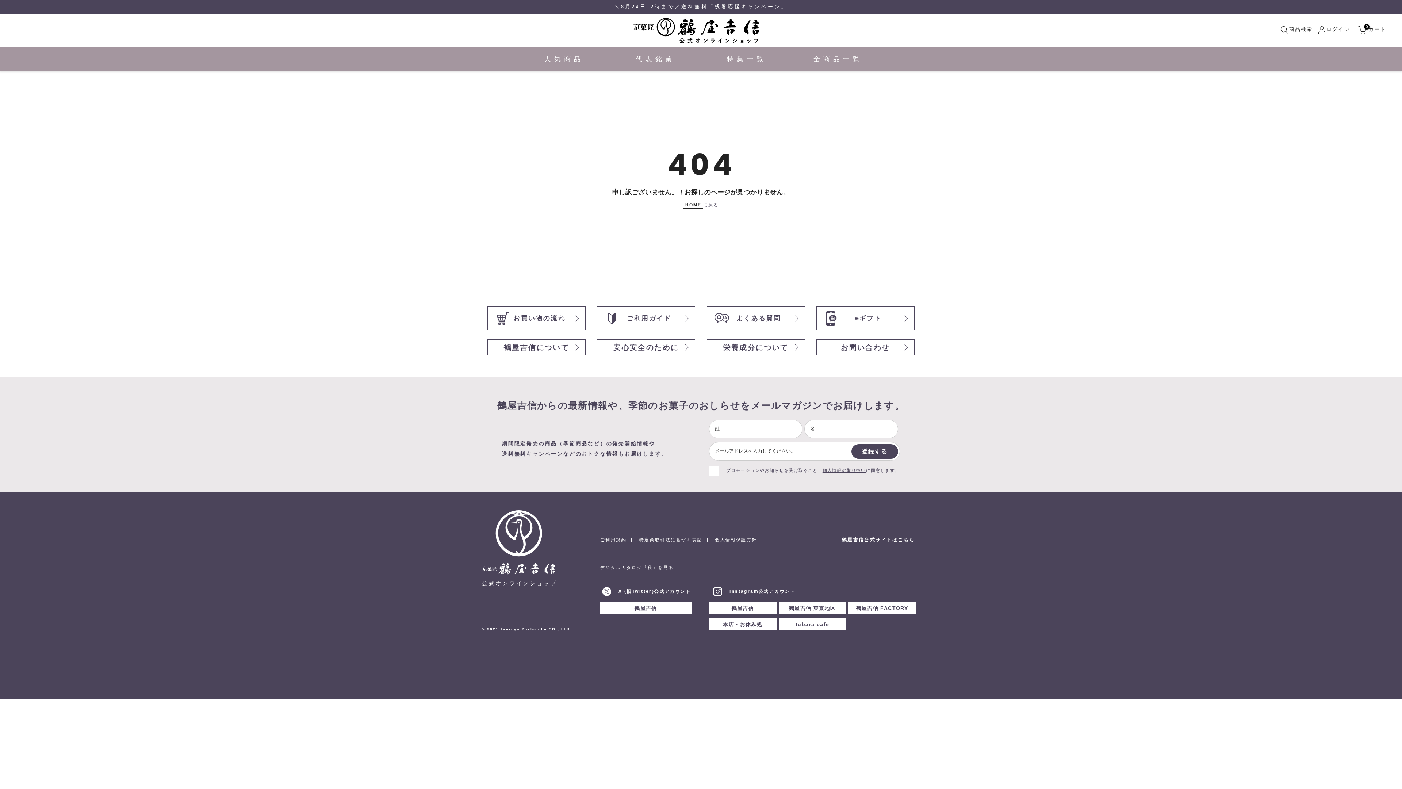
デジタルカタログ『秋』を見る (637, 567)
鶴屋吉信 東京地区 (812, 608)
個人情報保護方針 (736, 539)
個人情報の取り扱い (844, 470)
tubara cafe (812, 624)
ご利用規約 (613, 539)
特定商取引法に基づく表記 (670, 539)
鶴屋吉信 (646, 608)
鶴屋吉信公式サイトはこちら (878, 539)
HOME (693, 204)
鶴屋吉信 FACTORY (882, 608)
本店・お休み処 (742, 624)
